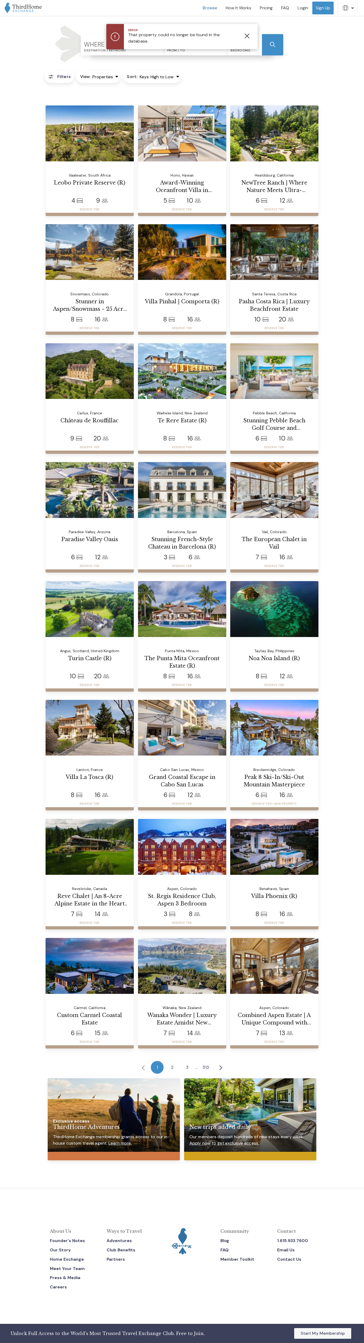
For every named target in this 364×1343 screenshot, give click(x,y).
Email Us (286, 1250)
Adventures (119, 1240)
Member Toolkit (237, 1259)
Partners (116, 1259)
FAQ (224, 1250)
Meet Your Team (67, 1268)
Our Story (60, 1250)
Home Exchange (67, 1259)
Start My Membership (323, 1333)
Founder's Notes (67, 1240)
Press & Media (65, 1277)
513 (206, 1067)
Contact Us (289, 1259)
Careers (58, 1287)
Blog (224, 1240)
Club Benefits (121, 1250)
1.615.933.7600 (292, 1240)
